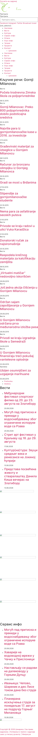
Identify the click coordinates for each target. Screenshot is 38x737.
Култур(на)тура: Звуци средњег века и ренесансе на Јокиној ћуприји (20, 455)
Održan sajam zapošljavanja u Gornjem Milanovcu (17, 305)
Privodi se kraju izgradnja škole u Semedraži (17, 339)
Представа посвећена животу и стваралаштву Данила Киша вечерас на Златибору (20, 476)
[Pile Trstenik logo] (18, 512)
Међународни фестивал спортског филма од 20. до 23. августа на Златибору (20, 398)
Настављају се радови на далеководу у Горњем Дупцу (20, 671)
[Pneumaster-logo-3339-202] (18, 602)
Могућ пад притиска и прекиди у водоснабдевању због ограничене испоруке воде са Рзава (20, 419)
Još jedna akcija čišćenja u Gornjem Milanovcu (18, 289)
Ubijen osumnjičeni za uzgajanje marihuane (15, 372)
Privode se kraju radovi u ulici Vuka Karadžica (17, 227)
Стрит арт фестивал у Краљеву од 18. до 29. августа (20, 438)
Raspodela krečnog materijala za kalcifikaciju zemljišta (17, 258)
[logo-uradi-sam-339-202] (18, 536)
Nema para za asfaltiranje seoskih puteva (18, 213)
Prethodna (8, 381)
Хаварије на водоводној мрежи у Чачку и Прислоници (19, 655)
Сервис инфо (9, 36)
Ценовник (12, 51)
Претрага (4, 14)
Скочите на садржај (8, 1)
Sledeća (7, 384)
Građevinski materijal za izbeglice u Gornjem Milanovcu (17, 150)
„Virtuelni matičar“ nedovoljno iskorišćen (15, 274)
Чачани (7, 43)
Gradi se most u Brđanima (18, 182)
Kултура (7, 33)
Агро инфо (8, 41)
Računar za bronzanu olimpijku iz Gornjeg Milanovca (15, 168)
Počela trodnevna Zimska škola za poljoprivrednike (18, 94)
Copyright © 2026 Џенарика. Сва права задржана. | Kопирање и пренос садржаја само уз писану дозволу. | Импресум (17, 731)
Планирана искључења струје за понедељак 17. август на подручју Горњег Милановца (19, 705)
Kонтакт (7, 48)
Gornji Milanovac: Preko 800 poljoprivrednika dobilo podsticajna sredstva (16, 112)
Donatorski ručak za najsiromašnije (14, 242)
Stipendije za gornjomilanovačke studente (13, 197)
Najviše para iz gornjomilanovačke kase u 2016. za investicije (18, 132)
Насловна (8, 28)
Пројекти (8, 46)
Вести (6, 31)
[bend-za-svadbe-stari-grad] (17, 492)
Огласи (7, 38)
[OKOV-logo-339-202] (18, 558)
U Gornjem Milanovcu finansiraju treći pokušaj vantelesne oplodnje (17, 356)
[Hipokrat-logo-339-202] (18, 580)
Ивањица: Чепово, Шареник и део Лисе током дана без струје (20, 686)
